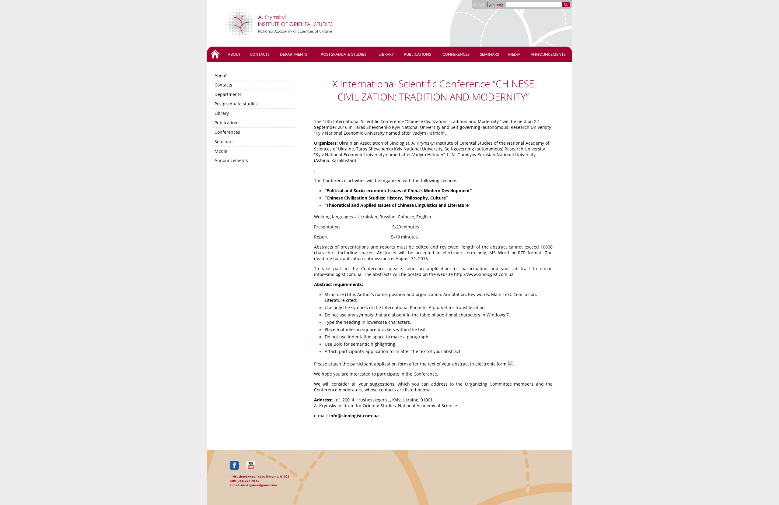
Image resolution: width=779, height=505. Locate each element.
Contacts (260, 54)
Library (386, 54)
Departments (293, 54)
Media (514, 54)
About (234, 54)
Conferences (456, 54)
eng (500, 4)
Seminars (489, 54)
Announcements (548, 54)
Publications (417, 54)
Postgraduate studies (343, 54)
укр (491, 4)
